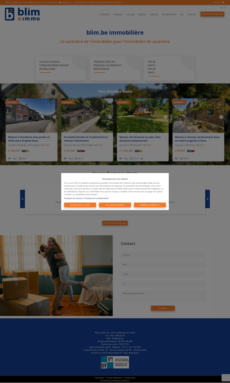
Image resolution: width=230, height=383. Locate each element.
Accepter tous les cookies (80, 205)
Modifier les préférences (150, 205)
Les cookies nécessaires (115, 205)
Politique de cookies (73, 198)
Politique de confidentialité (96, 198)
